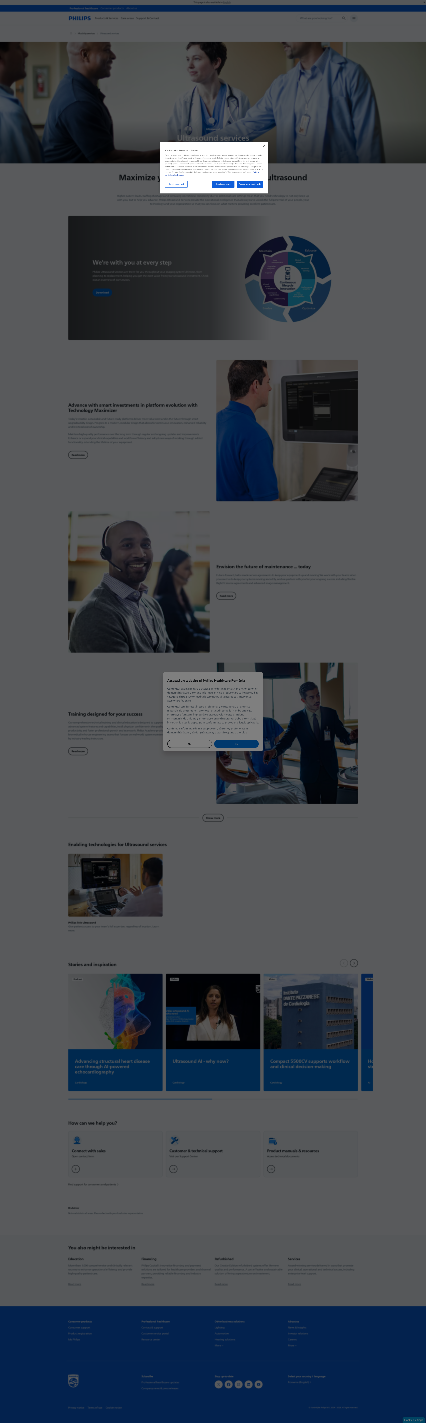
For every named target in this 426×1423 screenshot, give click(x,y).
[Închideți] (263, 146)
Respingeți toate (223, 184)
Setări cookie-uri (176, 184)
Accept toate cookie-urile (250, 184)
